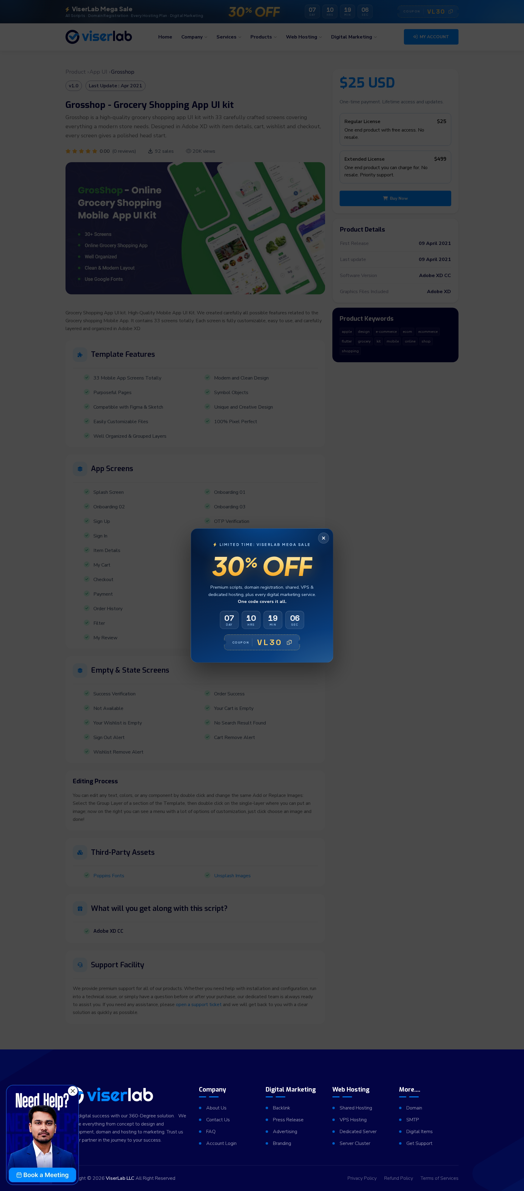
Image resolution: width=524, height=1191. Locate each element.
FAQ (211, 1131)
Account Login (221, 1143)
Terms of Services (439, 1178)
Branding (282, 1143)
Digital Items (419, 1131)
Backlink (281, 1108)
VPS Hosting (353, 1119)
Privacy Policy (362, 1178)
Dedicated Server (358, 1131)
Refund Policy (398, 1178)
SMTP (412, 1119)
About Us (216, 1108)
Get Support (419, 1143)
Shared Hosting (356, 1108)
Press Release (288, 1119)
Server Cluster (355, 1143)
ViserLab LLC (120, 1178)
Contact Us (218, 1119)
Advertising (285, 1131)
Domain (414, 1108)
